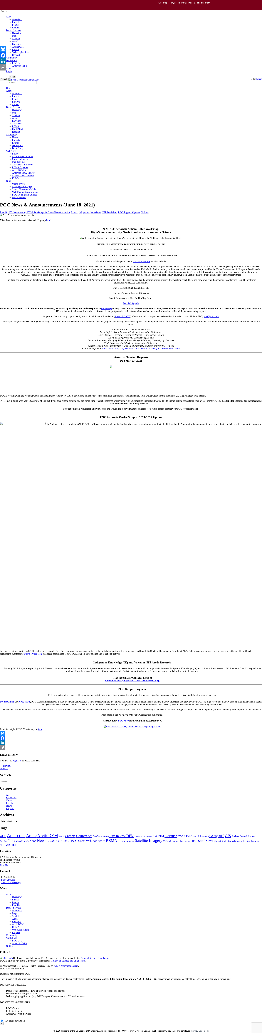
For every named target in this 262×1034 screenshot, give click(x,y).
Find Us (16, 27)
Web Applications (20, 52)
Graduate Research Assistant (243, 836)
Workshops (11, 60)
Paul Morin (66, 841)
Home (9, 88)
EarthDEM (17, 129)
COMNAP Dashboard (23, 175)
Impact (15, 22)
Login (9, 71)
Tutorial (255, 840)
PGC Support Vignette (129, 212)
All (7, 795)
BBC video (123, 720)
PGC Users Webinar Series (88, 841)
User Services (18, 183)
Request (16, 55)
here (48, 220)
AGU (3, 836)
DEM (130, 836)
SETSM (187, 841)
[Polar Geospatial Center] (24, 79)
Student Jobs (228, 841)
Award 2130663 (122, 316)
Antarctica (65, 212)
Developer (138, 836)
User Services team (33, 654)
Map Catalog (18, 162)
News (15, 137)
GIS (228, 836)
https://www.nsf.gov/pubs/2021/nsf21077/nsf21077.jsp (132, 680)
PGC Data (17, 63)
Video (2, 845)
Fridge (15, 153)
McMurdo (25, 841)
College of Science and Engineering (68, 960)
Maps (14, 35)
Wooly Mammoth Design (66, 966)
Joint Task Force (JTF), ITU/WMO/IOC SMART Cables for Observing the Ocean (141, 348)
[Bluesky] (3, 49)
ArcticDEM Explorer (22, 164)
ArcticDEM (18, 46)
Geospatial (216, 836)
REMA (15, 49)
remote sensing (126, 840)
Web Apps (11, 151)
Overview (17, 19)
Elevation (16, 44)
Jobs (11, 840)
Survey (238, 840)
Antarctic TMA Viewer (23, 173)
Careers (15, 104)
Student (217, 841)
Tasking (145, 212)
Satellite (16, 38)
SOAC (194, 841)
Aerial (15, 41)
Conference (84, 836)
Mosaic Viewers (20, 159)
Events (15, 142)
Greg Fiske (24, 701)
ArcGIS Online (19, 170)
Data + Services (13, 30)
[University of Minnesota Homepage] (74, 5)
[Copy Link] (131, 747)
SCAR (165, 841)
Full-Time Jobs (194, 836)
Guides (9, 68)
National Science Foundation (94, 958)
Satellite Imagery (148, 840)
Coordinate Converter (22, 156)
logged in (17, 760)
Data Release (117, 836)
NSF (58, 841)
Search (4, 79)
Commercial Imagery (22, 186)
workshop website (141, 261)
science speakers (176, 841)
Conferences (99, 836)
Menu (12, 77)
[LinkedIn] (131, 742)
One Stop (163, 3)
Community (11, 57)
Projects (16, 140)
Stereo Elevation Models (24, 189)
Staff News (205, 841)
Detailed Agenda (131, 303)
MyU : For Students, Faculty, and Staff (190, 3)
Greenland (3, 841)
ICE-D (15, 178)
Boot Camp (17, 148)
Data (107, 836)
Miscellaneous (19, 197)
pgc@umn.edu (8, 879)
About (9, 16)
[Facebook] (131, 738)
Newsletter (96, 212)
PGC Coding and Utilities (24, 194)
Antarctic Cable (19, 66)
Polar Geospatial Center (43, 212)
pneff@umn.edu (211, 316)
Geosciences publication (151, 714)
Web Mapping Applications (25, 192)
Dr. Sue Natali (7, 701)
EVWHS (181, 836)
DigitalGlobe (147, 836)
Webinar (11, 845)
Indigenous (84, 212)
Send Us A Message (10, 882)
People (15, 25)
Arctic (31, 835)
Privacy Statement (199, 1031)
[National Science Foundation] (6, 958)
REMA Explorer (20, 167)
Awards (61, 836)
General (206, 836)
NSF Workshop (109, 212)
